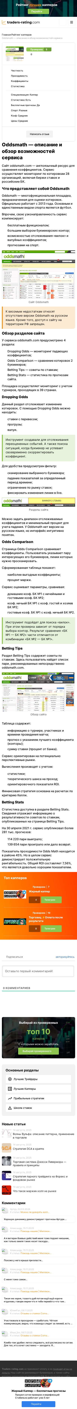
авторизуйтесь (65, 956)
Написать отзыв (39, 134)
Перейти (36, 1403)
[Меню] (71, 22)
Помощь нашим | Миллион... (36, 1231)
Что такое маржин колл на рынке (34, 1191)
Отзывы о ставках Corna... (35, 1313)
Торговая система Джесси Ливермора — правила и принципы (39, 1163)
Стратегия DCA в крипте (28, 1148)
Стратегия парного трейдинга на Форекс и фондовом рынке (40, 1178)
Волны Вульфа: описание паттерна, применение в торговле (43, 1135)
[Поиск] (62, 22)
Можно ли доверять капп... (35, 1212)
